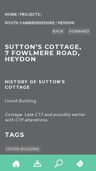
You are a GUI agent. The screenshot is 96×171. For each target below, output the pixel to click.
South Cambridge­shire (30, 23)
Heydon (66, 23)
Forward (79, 31)
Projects (30, 14)
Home (11, 14)
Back (58, 31)
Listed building (22, 149)
